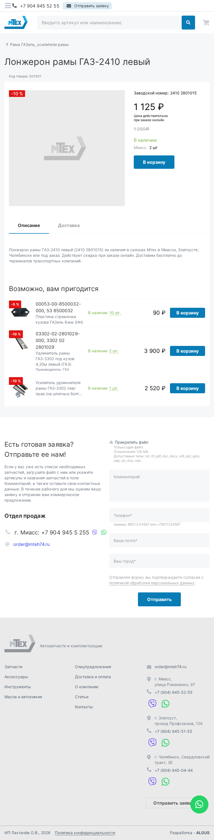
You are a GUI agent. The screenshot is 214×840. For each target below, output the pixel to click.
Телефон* (123, 515)
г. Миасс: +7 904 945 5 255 (51, 532)
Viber (94, 532)
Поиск (188, 23)
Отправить (159, 599)
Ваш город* (125, 561)
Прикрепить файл (132, 442)
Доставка (68, 225)
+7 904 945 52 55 (39, 6)
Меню (7, 6)
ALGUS (203, 832)
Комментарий (127, 476)
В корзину (154, 162)
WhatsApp (103, 532)
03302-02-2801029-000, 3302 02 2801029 (58, 340)
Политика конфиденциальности (85, 832)
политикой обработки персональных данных (151, 582)
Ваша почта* (125, 540)
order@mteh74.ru (31, 544)
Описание (29, 225)
